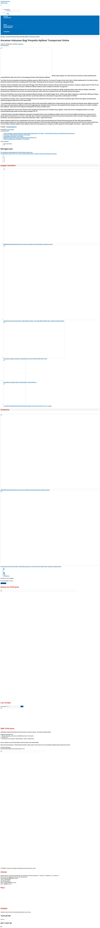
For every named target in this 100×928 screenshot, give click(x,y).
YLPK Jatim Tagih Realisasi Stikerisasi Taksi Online (17, 134)
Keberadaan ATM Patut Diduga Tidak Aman (17, 152)
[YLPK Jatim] (4, 3)
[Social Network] (4, 12)
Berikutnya (6, 576)
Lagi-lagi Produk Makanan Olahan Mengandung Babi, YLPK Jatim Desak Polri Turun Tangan (28, 406)
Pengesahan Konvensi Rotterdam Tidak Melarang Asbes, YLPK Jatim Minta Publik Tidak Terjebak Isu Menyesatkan (34, 321)
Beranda (3, 36)
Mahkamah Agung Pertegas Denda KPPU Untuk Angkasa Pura (20, 137)
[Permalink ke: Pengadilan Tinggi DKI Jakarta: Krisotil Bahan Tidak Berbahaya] (14, 381)
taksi (6, 129)
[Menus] (1, 4)
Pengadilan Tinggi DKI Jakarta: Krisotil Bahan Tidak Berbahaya (20, 382)
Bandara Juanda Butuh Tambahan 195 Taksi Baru (16, 139)
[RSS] (4, 145)
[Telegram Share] (4, 160)
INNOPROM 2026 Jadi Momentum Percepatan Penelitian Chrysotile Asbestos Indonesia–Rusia (28, 244)
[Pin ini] (4, 159)
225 (4, 574)
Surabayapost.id (11, 127)
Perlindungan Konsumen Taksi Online (13, 136)
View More (3, 583)
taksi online (11, 129)
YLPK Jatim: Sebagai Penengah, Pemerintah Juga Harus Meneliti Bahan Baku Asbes (25, 358)
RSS (8, 13)
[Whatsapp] (4, 161)
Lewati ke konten (5, 1)
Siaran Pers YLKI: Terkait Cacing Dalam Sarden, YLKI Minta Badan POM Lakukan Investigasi (29, 153)
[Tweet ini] (4, 157)
